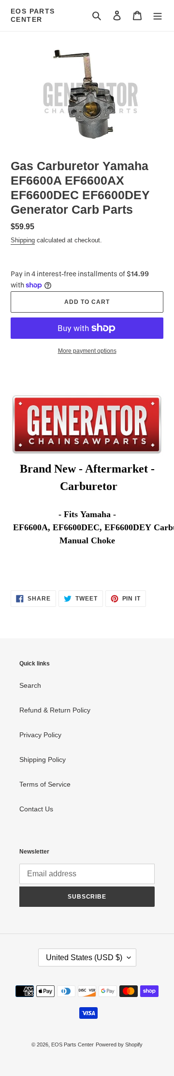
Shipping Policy (42, 759)
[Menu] (157, 15)
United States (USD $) (84, 957)
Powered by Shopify (119, 1044)
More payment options (87, 351)
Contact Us (36, 809)
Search (30, 685)
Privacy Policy (40, 735)
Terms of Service (45, 784)
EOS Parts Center (33, 15)
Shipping (23, 240)
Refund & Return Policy (54, 710)
